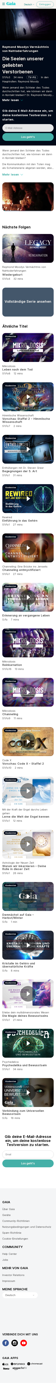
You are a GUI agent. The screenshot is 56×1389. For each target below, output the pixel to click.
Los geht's (28, 137)
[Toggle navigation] (3, 4)
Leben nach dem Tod (17, 369)
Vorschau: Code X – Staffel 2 (23, 763)
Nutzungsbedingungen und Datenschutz (26, 1226)
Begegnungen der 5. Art (19, 471)
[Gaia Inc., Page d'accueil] (11, 4)
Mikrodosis (9, 366)
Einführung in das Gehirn (19, 520)
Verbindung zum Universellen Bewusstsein (23, 1112)
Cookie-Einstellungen (15, 1238)
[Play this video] (28, 347)
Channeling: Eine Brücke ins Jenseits (25, 566)
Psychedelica (10, 1061)
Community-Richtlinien (16, 1220)
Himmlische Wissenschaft (18, 415)
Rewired (7, 517)
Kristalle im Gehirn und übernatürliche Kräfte (18, 965)
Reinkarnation (12, 665)
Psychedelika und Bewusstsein (24, 1065)
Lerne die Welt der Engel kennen (25, 816)
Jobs (5, 1259)
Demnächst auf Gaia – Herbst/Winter (18, 916)
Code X (7, 760)
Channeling (10, 714)
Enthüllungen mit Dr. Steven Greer (23, 467)
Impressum (8, 1281)
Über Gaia (8, 1209)
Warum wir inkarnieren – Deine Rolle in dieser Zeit (24, 867)
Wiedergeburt (12, 274)
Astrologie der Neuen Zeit (18, 862)
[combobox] (20, 1295)
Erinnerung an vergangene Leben (26, 615)
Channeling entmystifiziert (21, 570)
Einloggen (45, 4)
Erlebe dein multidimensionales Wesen (25, 1012)
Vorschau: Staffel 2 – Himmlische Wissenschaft (26, 420)
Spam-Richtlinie (11, 1232)
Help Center (9, 1253)
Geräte (6, 1215)
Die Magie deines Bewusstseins (25, 1015)
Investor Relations (13, 1275)
